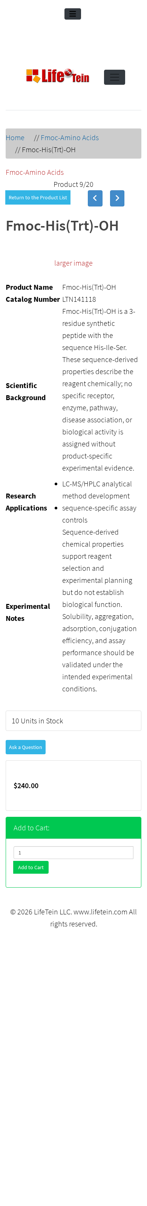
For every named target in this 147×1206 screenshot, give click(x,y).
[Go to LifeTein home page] (57, 77)
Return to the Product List (38, 197)
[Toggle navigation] (72, 14)
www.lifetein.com (100, 911)
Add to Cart (31, 867)
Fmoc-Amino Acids (70, 137)
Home (15, 137)
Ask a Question (25, 747)
